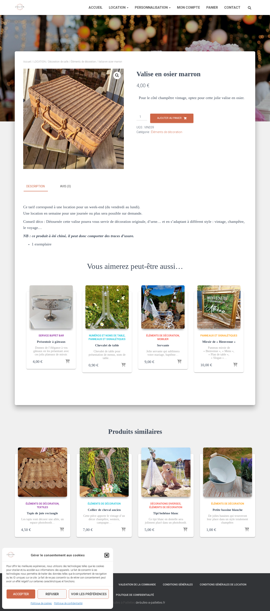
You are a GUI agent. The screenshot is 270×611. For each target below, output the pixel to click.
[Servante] (163, 307)
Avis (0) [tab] (65, 186)
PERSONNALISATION (152, 7)
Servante (163, 345)
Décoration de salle (58, 61)
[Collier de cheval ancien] (104, 472)
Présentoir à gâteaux (51, 341)
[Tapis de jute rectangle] (42, 472)
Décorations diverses (165, 503)
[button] (107, 555)
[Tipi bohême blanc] (165, 472)
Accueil (96, 7)
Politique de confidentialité (68, 603)
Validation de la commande (137, 584)
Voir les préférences (89, 594)
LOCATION (117, 7)
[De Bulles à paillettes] (20, 7)
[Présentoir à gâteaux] (51, 307)
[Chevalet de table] (107, 307)
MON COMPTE (188, 7)
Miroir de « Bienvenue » (219, 341)
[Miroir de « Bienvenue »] (218, 307)
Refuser (52, 594)
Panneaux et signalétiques (107, 339)
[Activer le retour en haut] (261, 602)
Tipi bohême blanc (165, 513)
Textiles (42, 507)
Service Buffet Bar (51, 335)
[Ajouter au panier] (67, 361)
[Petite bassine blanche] (227, 472)
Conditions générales (178, 584)
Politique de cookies (41, 603)
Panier (212, 7)
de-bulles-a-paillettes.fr (150, 602)
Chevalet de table (107, 345)
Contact (232, 7)
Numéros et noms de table (107, 335)
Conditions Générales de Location (223, 584)
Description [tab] (35, 186)
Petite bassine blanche (228, 510)
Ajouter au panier (169, 118)
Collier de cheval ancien (104, 510)
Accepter (21, 594)
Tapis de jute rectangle (42, 513)
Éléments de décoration (83, 61)
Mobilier (163, 339)
